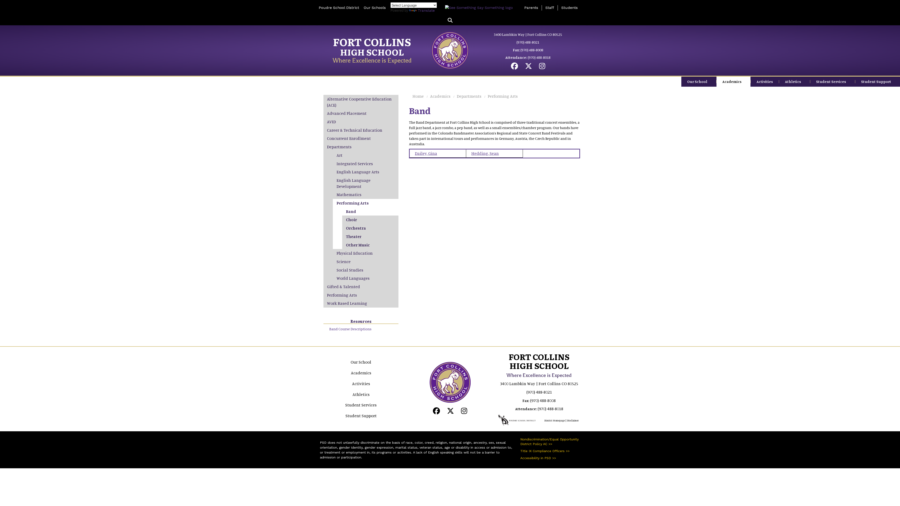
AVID (331, 121)
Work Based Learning (347, 303)
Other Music (358, 244)
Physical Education (355, 253)
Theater (353, 236)
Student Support (876, 81)
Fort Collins (372, 41)
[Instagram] (542, 67)
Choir (351, 219)
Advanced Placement (347, 113)
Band (351, 211)
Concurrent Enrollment (349, 138)
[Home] (450, 49)
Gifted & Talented (343, 286)
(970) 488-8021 (528, 42)
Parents (531, 7)
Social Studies (350, 269)
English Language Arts (358, 171)
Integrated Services (355, 163)
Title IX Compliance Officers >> (545, 451)
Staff (549, 7)
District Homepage (554, 420)
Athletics (793, 81)
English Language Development (354, 183)
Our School (697, 81)
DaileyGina (426, 153)
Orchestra (356, 228)
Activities (765, 81)
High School (372, 52)
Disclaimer (573, 420)
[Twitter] (528, 67)
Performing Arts (503, 96)
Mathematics (349, 194)
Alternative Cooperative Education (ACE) (359, 102)
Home (418, 96)
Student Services (831, 81)
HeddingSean (485, 153)
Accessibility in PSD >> (538, 458)
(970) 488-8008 (532, 50)
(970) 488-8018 (539, 57)
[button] (450, 20)
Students (569, 7)
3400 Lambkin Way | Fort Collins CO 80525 (528, 34)
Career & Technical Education (354, 130)
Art (339, 155)
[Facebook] (514, 67)
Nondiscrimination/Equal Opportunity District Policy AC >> (549, 441)
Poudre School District (339, 7)
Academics (732, 81)
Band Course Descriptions (350, 329)
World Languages (353, 278)
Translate (426, 10)
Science (344, 261)
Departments (469, 96)
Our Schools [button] (375, 7)
